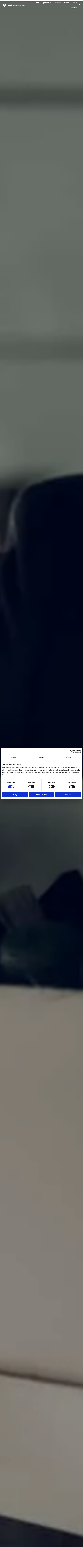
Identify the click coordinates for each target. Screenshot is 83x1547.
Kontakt (74, 8)
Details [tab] (41, 757)
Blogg (66, 3)
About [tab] (68, 757)
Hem (37, 3)
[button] (80, 4)
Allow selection (41, 795)
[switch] (31, 786)
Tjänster (45, 3)
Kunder (58, 3)
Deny (15, 795)
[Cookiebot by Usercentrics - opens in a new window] (72, 751)
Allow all (68, 795)
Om (73, 3)
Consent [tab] (14, 757)
